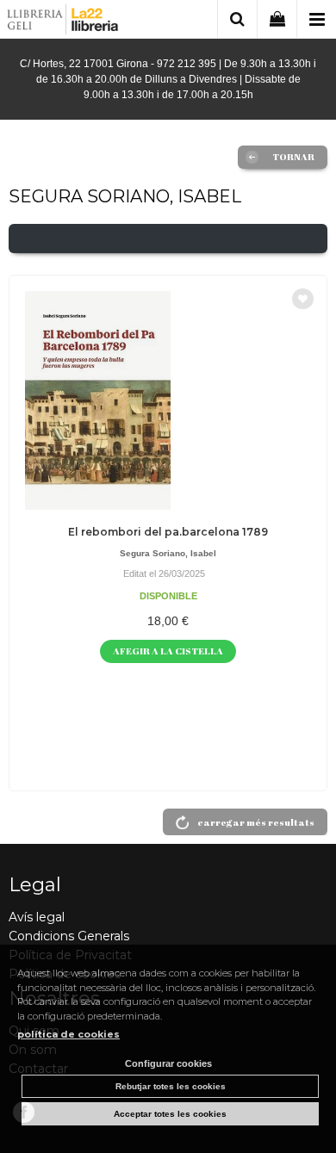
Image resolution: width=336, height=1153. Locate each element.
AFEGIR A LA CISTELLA (168, 650)
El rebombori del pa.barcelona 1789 (168, 531)
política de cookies (68, 1034)
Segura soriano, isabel (168, 553)
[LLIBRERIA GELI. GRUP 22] (63, 22)
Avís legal (37, 917)
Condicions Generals (69, 936)
